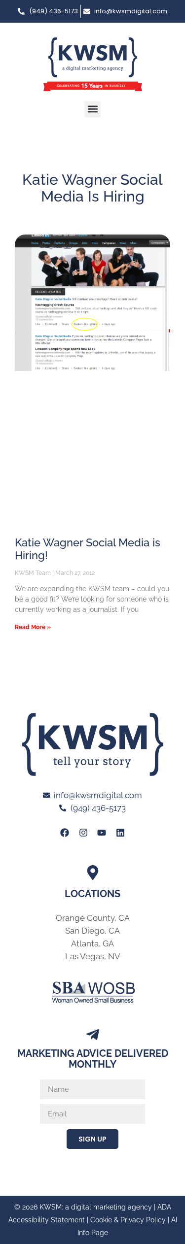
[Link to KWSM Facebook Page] (65, 832)
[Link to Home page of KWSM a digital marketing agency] (92, 64)
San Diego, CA (92, 931)
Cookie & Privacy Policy (128, 1220)
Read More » (33, 627)
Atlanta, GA (92, 943)
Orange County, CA (93, 918)
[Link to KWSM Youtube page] (102, 832)
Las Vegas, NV (92, 956)
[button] (92, 109)
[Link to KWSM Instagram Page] (83, 832)
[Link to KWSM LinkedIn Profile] (120, 832)
